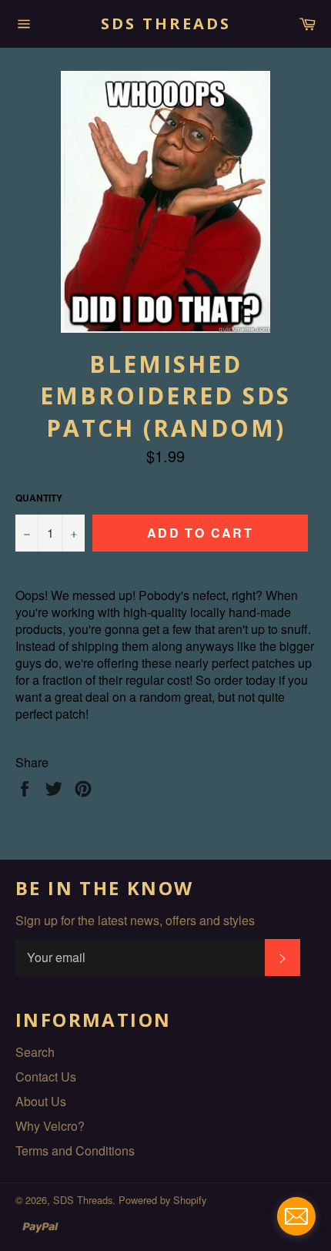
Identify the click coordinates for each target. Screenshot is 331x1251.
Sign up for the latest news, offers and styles (135, 920)
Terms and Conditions (75, 1150)
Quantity (38, 498)
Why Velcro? (50, 1126)
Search (35, 1052)
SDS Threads (166, 23)
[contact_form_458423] (296, 1216)
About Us (40, 1101)
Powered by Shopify (162, 1199)
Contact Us (45, 1076)
